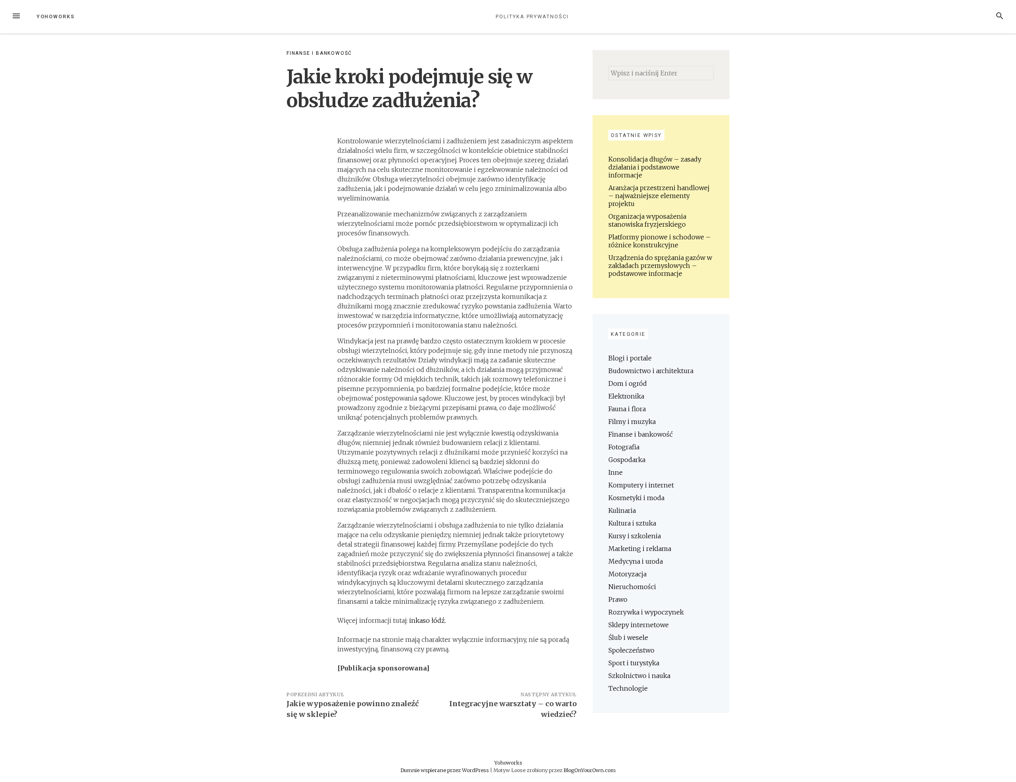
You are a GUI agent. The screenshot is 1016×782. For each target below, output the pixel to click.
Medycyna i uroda (635, 561)
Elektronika (626, 396)
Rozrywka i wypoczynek (646, 612)
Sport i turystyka (633, 663)
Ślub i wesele (628, 637)
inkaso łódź (427, 620)
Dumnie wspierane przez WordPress (445, 770)
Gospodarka (626, 460)
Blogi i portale (630, 358)
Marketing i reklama (639, 549)
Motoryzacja (627, 574)
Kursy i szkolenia (634, 536)
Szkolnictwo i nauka (639, 676)
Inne (615, 472)
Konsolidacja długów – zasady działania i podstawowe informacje (654, 167)
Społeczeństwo (631, 650)
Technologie (628, 688)
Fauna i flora (627, 409)
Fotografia (623, 447)
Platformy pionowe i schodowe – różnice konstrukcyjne (659, 241)
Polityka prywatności (532, 16)
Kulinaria (622, 510)
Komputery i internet (641, 485)
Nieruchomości (632, 587)
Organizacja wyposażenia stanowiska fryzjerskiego (647, 220)
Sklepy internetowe (638, 625)
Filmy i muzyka (632, 422)
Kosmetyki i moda (636, 498)
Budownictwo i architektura (650, 371)
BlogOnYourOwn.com (590, 770)
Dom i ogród (627, 383)
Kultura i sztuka (632, 523)
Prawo (617, 599)
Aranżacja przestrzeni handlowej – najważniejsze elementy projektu (659, 196)
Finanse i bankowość (319, 53)
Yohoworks (56, 16)
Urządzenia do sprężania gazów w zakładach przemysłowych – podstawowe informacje (660, 265)
